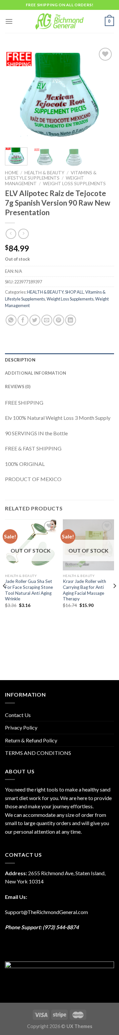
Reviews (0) (17, 386)
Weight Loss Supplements (74, 183)
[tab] (59, 359)
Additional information (35, 373)
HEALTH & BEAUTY (44, 172)
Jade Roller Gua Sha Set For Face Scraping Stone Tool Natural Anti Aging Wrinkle (29, 590)
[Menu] (9, 21)
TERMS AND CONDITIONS (38, 753)
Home (11, 172)
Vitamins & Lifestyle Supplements (51, 175)
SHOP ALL (74, 292)
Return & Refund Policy (31, 740)
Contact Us (18, 715)
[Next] (103, 94)
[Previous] (15, 94)
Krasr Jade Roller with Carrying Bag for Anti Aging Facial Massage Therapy (84, 590)
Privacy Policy (21, 727)
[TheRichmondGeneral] (59, 21)
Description (20, 359)
